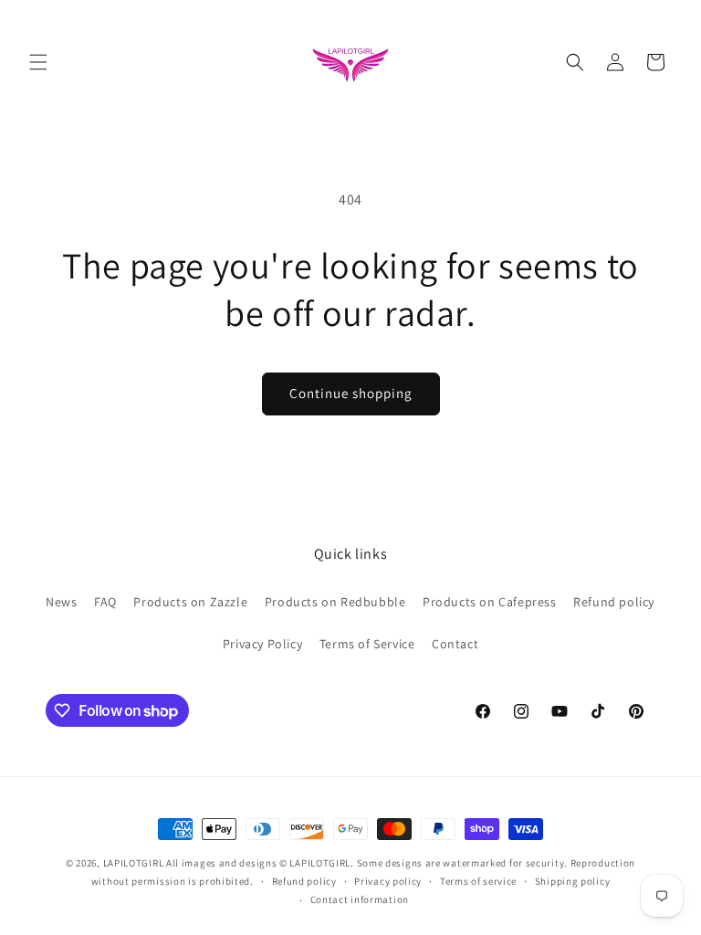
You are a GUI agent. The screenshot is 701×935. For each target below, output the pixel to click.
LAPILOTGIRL (133, 862)
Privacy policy (388, 881)
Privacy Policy (262, 644)
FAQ (105, 602)
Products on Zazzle (190, 602)
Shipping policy (573, 881)
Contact (455, 644)
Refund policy (613, 602)
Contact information (359, 899)
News (61, 602)
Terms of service (478, 881)
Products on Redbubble (335, 602)
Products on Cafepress (490, 602)
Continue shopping (351, 393)
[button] (38, 62)
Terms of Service (367, 644)
